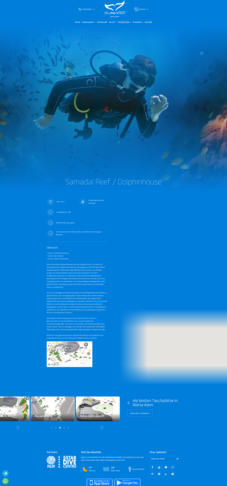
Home (77, 22)
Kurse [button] (112, 22)
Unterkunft (102, 22)
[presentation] (18, 427)
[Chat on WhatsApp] (5, 481)
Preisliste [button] (137, 22)
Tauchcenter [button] (88, 22)
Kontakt (148, 22)
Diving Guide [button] (124, 22)
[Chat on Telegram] (5, 473)
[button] (51, 427)
